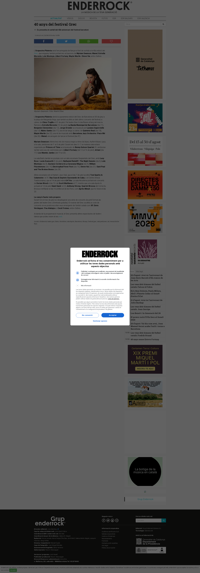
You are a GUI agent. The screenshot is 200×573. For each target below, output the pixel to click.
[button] (100, 285)
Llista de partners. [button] (113, 299)
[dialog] (100, 286)
